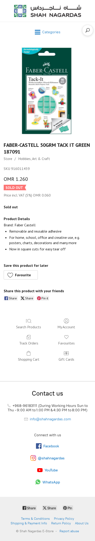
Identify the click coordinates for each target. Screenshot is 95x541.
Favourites (66, 343)
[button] (21, 275)
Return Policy (61, 523)
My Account (66, 327)
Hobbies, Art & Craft (34, 158)
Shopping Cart (28, 359)
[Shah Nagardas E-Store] (47, 10)
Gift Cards (66, 359)
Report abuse (69, 531)
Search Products (28, 327)
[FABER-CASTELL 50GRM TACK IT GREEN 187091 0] (47, 91)
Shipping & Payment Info (29, 523)
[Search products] (87, 30)
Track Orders (28, 343)
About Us (82, 523)
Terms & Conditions (35, 519)
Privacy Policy (64, 519)
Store (8, 158)
